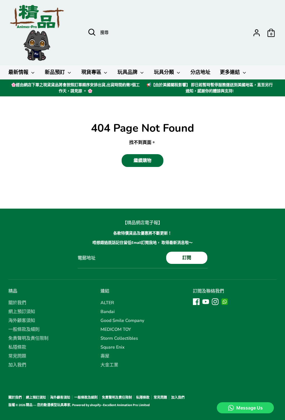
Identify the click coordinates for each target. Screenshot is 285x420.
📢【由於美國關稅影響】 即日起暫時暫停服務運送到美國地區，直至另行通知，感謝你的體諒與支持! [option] (209, 87)
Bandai (107, 312)
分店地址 (200, 72)
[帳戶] (256, 32)
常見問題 (17, 356)
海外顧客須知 (21, 321)
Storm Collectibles (119, 338)
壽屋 (104, 356)
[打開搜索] (91, 32)
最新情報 (19, 72)
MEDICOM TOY (115, 329)
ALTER (107, 303)
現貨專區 (92, 72)
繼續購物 (142, 160)
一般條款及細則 (24, 329)
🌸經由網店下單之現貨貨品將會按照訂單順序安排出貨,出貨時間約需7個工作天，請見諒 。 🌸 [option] (75, 87)
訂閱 (186, 258)
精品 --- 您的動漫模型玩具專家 (48, 405)
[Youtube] (205, 301)
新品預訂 (55, 72)
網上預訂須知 (21, 312)
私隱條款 (17, 347)
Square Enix (112, 347)
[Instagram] (215, 301)
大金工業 (109, 365)
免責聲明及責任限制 (28, 338)
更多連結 (230, 72)
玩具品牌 (128, 72)
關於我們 (17, 303)
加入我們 (17, 365)
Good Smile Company (122, 321)
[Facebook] (196, 301)
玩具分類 (164, 72)
